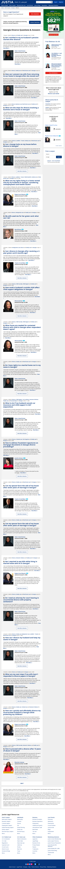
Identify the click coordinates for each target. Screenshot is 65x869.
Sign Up (61, 2)
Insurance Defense (34, 399)
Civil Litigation (25, 439)
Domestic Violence (20, 557)
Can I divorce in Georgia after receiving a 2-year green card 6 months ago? (21, 252)
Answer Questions (35, 22)
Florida (18, 847)
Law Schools (30, 5)
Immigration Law (19, 212)
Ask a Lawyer (12, 5)
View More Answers (22, 171)
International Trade (37, 827)
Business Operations (37, 821)
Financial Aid (51, 823)
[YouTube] (28, 864)
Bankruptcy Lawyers (7, 819)
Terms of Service (35, 866)
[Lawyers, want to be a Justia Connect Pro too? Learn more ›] (27, 194)
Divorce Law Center (53, 93)
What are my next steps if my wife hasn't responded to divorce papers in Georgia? (20, 675)
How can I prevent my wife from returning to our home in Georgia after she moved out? (21, 75)
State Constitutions (21, 839)
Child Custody (19, 283)
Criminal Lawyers (6, 823)
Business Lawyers (6, 821)
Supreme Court (5, 845)
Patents (34, 847)
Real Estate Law (26, 70)
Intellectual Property (37, 825)
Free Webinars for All (52, 41)
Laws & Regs (37, 5)
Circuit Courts (5, 847)
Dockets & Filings (6, 851)
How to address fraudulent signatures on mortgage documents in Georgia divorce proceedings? (20, 445)
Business (34, 817)
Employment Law (26, 634)
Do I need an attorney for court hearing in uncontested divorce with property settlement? (21, 600)
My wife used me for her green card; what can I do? (21, 217)
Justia (2, 7)
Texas (18, 851)
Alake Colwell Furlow (51, 125)
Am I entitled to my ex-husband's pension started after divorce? (20, 38)
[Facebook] (30, 864)
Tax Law (34, 831)
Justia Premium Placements (54, 843)
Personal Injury (13, 400)
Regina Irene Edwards (51, 136)
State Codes (20, 841)
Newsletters (44, 5)
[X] (37, 864)
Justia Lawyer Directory (53, 841)
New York (19, 849)
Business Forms (36, 843)
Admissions (50, 821)
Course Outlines (51, 825)
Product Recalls (36, 845)
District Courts (5, 849)
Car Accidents (26, 399)
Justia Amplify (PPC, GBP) (54, 848)
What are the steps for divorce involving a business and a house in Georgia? (21, 109)
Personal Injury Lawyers (7, 831)
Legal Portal (19, 866)
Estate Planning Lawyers (8, 827)
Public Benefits (27, 177)
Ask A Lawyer (7, 7)
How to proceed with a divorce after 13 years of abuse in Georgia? (22, 750)
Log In (55, 2)
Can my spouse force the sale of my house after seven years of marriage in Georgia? (21, 487)
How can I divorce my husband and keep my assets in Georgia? (21, 639)
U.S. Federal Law (6, 837)
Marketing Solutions (53, 5)
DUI (18, 825)
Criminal (19, 821)
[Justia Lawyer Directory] (39, 864)
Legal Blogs (35, 841)
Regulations (5, 843)
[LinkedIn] (26, 864)
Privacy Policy (43, 866)
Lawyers (47, 107)
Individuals (20, 817)
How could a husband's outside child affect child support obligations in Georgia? (21, 288)
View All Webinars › (53, 73)
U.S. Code (4, 841)
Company (25, 866)
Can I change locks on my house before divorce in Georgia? (19, 145)
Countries (34, 851)
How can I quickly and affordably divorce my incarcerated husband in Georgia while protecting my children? (22, 712)
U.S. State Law (21, 837)
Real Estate (35, 829)
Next (22, 783)
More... (3, 833)
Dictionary (50, 819)
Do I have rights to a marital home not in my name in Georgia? (22, 366)
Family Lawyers (5, 829)
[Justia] (7, 2)
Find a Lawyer (4, 5)
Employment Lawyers (7, 825)
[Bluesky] (35, 864)
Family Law (19, 35)
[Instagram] (31, 864)
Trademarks (35, 849)
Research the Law (21, 5)
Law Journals (51, 827)
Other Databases (37, 837)
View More (6, 48)
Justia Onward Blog (52, 850)
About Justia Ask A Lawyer (51, 100)
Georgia (13, 7)
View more (59, 145)
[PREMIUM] (8, 199)
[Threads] (33, 864)
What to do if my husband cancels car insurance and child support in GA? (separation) (19, 405)
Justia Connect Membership (54, 839)
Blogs (49, 829)
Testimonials (51, 852)
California (19, 845)
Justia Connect (12, 866)
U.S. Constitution (6, 839)
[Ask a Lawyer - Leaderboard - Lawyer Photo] (47, 129)
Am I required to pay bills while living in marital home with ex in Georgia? (20, 562)
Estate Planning (21, 827)
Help (29, 866)
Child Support (26, 283)
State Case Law (20, 843)
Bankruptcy (20, 819)
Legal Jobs (34, 839)
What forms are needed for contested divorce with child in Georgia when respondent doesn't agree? (22, 327)
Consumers (48, 103)
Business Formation (37, 819)
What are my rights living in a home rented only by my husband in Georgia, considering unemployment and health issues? (21, 182)
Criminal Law (19, 439)
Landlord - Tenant (20, 140)
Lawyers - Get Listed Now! (53, 160)
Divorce (13, 35)
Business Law (19, 104)
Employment (35, 823)
